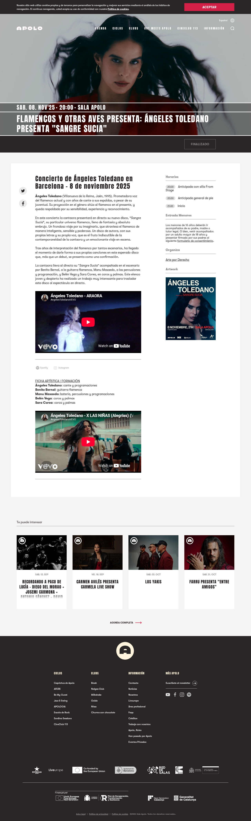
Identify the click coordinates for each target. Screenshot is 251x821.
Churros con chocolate (103, 712)
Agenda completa (122, 622)
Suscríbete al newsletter (178, 683)
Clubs (133, 28)
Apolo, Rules (134, 730)
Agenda (101, 28)
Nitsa (93, 706)
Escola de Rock (62, 712)
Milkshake (96, 694)
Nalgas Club (97, 689)
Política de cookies (118, 9)
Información (214, 28)
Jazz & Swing (60, 700)
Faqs (130, 712)
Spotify (44, 367)
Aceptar (209, 7)
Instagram (63, 367)
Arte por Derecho (177, 260)
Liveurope (133, 700)
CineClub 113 (187, 28)
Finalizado (200, 144)
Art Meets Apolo (158, 28)
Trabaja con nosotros (139, 724)
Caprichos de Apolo (64, 683)
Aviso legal (80, 814)
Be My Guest (60, 694)
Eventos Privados (137, 742)
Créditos (132, 718)
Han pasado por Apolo (140, 736)
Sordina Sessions (63, 718)
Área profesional (137, 706)
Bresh (94, 683)
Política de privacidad (98, 814)
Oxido (94, 700)
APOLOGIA (59, 706)
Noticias (132, 689)
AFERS (57, 689)
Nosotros (133, 694)
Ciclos (118, 28)
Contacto (133, 683)
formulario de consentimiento (195, 240)
